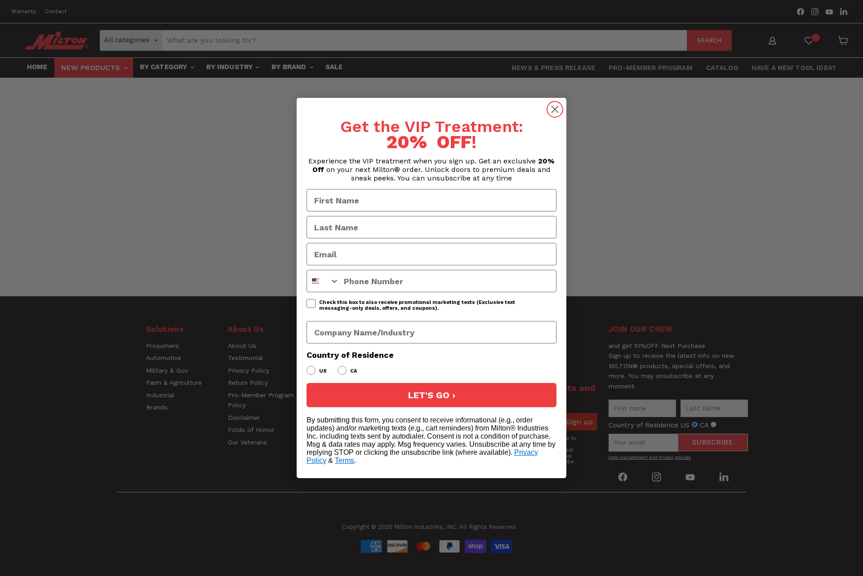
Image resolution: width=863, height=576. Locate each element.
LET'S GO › (431, 395)
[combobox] (323, 281)
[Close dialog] (555, 109)
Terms (344, 460)
